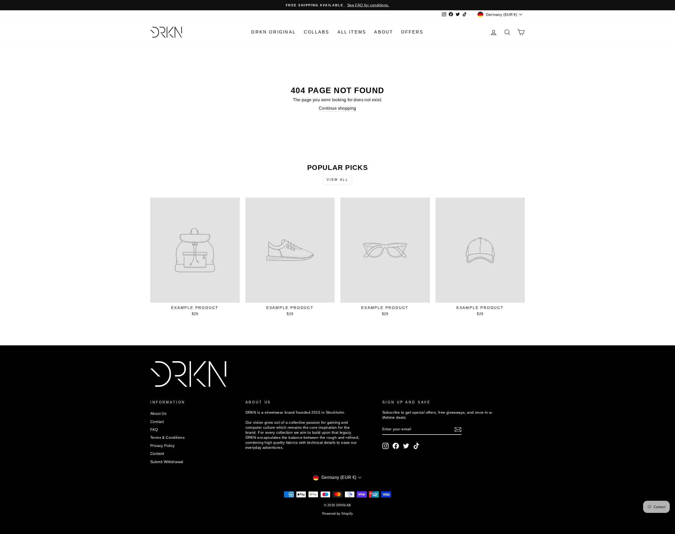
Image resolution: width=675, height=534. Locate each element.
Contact (157, 422)
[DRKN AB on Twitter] (406, 446)
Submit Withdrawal (166, 462)
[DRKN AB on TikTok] (416, 446)
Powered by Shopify (337, 514)
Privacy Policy (162, 446)
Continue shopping (337, 108)
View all (338, 180)
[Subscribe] (458, 429)
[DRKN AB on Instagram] (385, 446)
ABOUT (383, 32)
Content (157, 454)
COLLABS (316, 32)
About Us (158, 414)
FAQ (154, 430)
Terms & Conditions (167, 438)
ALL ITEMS (352, 32)
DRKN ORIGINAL (273, 32)
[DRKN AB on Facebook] (396, 446)
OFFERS (412, 32)
